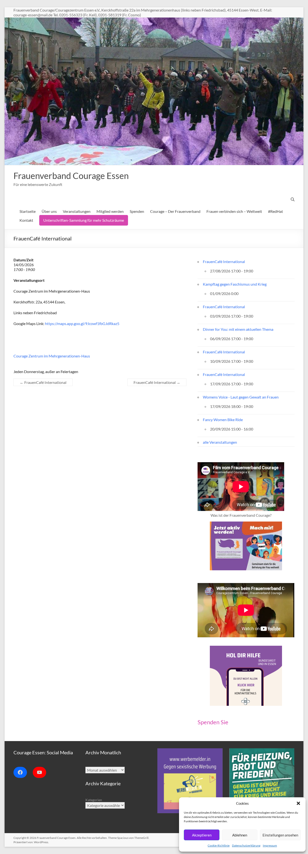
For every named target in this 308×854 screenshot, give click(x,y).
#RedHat (275, 211)
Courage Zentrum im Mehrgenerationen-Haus (51, 356)
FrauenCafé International (43, 382)
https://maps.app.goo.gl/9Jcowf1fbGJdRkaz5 (82, 323)
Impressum (270, 845)
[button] (298, 803)
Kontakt (26, 220)
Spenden (137, 211)
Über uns (49, 211)
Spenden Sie (213, 722)
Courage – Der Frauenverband (175, 211)
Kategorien (93, 800)
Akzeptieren (202, 835)
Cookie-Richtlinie (219, 845)
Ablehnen (239, 835)
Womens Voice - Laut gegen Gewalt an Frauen (241, 397)
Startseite (27, 211)
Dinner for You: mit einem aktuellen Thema (238, 329)
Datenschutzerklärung (246, 845)
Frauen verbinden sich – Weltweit (234, 211)
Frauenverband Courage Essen (71, 175)
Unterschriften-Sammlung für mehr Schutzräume (83, 220)
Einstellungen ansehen (280, 835)
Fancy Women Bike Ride (223, 419)
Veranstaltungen (76, 211)
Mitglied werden (110, 211)
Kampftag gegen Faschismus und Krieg (235, 284)
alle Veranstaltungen (220, 442)
